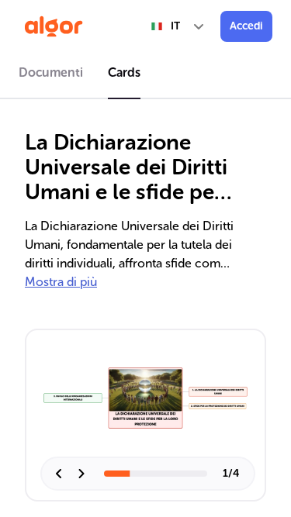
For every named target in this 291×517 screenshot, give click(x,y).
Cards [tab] (124, 72)
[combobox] (178, 26)
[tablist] (145, 75)
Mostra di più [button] (61, 281)
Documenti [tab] (51, 72)
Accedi (246, 26)
